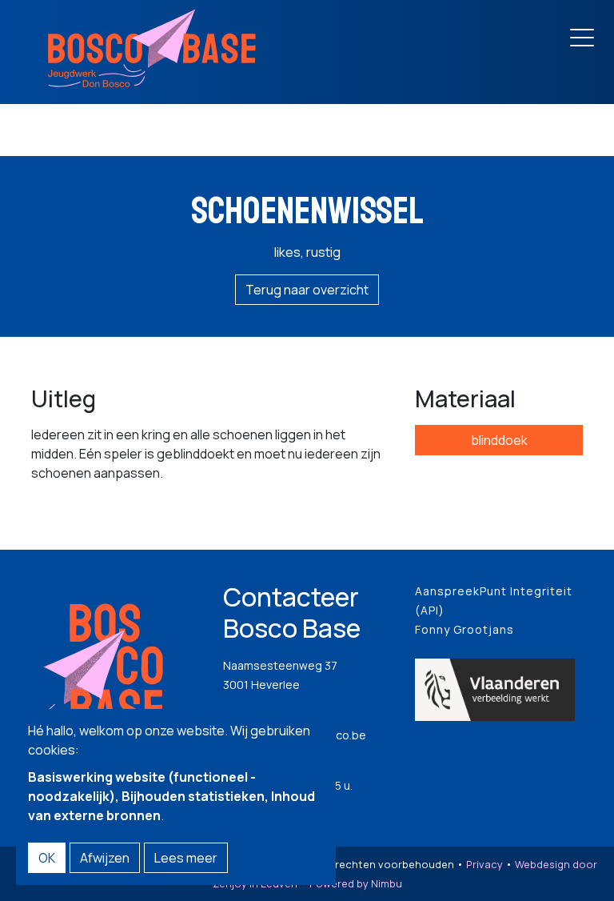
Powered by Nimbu (355, 883)
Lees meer (185, 858)
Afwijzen (105, 858)
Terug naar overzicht (307, 289)
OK (46, 858)
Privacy (484, 864)
